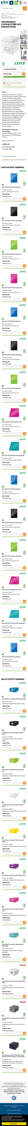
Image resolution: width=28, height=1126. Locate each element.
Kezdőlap (3, 13)
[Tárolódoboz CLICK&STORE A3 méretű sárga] (14, 831)
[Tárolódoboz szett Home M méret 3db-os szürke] (14, 1009)
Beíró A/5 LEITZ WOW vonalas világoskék (13, 623)
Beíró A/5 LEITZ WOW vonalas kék (11, 489)
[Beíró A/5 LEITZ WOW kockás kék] (14, 647)
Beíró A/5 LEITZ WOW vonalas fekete (12, 522)
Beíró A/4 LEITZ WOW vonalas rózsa (12, 287)
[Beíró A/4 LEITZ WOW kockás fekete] (14, 345)
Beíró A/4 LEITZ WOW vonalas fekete (12, 220)
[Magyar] (21, 3)
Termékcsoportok (10, 13)
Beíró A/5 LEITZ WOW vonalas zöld (11, 556)
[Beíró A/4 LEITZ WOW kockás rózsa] (14, 412)
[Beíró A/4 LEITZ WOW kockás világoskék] (14, 446)
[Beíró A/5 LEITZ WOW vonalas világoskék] (14, 614)
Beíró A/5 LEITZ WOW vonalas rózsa (12, 589)
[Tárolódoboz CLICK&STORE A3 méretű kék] (14, 689)
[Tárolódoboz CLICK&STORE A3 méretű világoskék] (14, 935)
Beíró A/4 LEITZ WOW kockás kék (11, 321)
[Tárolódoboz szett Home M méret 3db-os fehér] (14, 972)
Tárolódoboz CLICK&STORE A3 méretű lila (14, 875)
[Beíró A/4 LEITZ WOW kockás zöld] (14, 379)
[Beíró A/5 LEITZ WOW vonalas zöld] (14, 547)
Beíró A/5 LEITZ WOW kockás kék (11, 657)
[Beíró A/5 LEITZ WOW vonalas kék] (14, 480)
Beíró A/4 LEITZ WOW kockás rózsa (11, 422)
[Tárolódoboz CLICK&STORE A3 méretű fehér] (14, 795)
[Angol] (21, 2)
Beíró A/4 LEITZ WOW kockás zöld (11, 388)
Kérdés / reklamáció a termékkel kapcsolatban (13, 83)
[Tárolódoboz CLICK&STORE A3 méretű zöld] (14, 760)
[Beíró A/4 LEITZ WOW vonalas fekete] (14, 211)
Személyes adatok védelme (14, 1113)
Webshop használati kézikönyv (14, 1110)
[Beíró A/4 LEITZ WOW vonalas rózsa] (14, 278)
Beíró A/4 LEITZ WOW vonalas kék (11, 187)
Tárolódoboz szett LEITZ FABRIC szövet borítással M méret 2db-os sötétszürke (13, 1055)
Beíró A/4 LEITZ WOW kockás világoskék (13, 455)
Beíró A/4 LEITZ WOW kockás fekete (12, 355)
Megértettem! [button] (14, 1123)
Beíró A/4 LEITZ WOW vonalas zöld (11, 254)
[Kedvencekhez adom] (23, 69)
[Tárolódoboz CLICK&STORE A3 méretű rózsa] (14, 900)
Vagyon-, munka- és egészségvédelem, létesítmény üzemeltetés (12, 15)
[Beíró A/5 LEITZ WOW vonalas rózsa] (14, 580)
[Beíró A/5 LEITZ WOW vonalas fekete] (14, 513)
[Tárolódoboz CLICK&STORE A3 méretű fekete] (14, 723)
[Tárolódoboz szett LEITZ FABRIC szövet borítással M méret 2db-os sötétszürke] (14, 1046)
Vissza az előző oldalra (9, 156)
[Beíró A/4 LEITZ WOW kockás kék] (14, 312)
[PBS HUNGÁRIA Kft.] (4, 3)
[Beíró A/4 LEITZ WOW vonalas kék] (14, 178)
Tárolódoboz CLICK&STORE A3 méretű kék (14, 699)
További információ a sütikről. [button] (17, 1120)
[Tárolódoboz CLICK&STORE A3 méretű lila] (14, 866)
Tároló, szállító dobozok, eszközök (8, 17)
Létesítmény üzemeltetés (6, 16)
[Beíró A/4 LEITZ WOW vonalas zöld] (14, 245)
